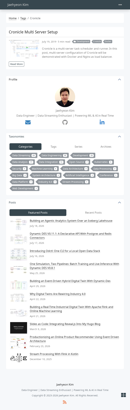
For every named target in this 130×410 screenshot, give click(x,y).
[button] (123, 395)
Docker (108, 41)
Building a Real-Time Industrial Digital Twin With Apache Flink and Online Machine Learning (71, 309)
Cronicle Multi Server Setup (33, 32)
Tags (23, 18)
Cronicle (97, 41)
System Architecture (45, 175)
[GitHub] (65, 122)
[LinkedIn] (102, 122)
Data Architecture (74, 168)
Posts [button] (12, 202)
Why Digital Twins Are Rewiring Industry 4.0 (57, 294)
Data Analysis (22, 161)
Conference (108, 175)
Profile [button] (13, 79)
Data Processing (104, 168)
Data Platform (21, 181)
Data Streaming (23, 155)
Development (83, 41)
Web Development (24, 188)
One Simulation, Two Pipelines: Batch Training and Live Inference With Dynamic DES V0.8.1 (74, 266)
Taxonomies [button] (16, 136)
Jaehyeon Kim (18, 4)
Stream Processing (74, 181)
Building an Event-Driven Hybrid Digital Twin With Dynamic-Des (70, 281)
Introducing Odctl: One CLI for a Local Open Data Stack (65, 251)
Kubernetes (102, 161)
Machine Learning (44, 168)
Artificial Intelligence (79, 175)
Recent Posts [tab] (93, 212)
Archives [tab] (106, 146)
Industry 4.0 (47, 181)
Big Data (19, 175)
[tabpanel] (65, 172)
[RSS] (64, 402)
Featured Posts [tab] (38, 212)
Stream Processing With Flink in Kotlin (54, 354)
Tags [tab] (54, 146)
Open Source (78, 161)
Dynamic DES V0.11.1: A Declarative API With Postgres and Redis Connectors (71, 236)
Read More (16, 64)
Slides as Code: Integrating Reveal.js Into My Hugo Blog (65, 324)
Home (13, 18)
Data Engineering (54, 155)
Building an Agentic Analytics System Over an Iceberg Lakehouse (71, 221)
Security (18, 168)
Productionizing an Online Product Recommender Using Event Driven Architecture (74, 339)
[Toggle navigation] (120, 4)
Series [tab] (78, 146)
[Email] (28, 122)
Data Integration (50, 161)
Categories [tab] (25, 146)
